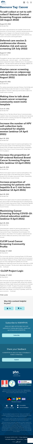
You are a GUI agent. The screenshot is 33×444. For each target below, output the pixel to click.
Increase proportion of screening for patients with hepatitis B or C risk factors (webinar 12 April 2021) (15, 186)
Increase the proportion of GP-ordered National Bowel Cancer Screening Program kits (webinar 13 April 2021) (15, 159)
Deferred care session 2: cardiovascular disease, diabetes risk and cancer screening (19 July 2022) (13, 44)
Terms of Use (20, 439)
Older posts (4, 295)
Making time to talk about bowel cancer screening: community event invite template (14, 100)
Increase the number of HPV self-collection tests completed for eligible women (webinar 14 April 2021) (15, 129)
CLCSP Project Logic (11, 270)
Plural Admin (5, 253)
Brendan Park (5, 26)
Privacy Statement (23, 437)
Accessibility (22, 405)
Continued (5, 267)
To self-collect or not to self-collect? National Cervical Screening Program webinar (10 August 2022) (16, 15)
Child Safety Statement (10, 439)
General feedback (23, 407)
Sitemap (26, 439)
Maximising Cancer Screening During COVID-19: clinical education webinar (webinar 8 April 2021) (16, 214)
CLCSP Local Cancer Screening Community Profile (12, 244)
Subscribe (16, 335)
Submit (16, 359)
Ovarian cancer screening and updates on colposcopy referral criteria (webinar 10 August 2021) (15, 73)
